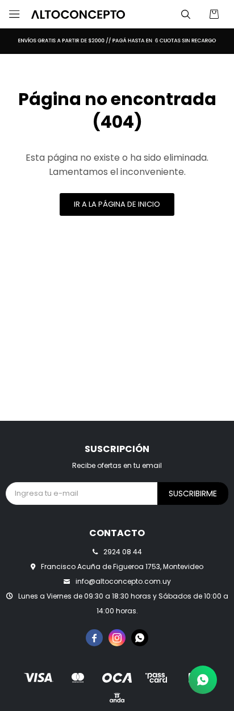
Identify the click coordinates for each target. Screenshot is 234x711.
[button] (186, 14)
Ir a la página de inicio (117, 204)
